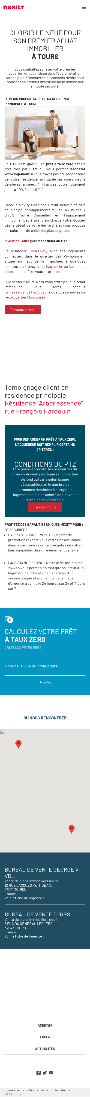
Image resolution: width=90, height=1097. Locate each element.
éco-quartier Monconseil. (26, 297)
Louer (45, 1037)
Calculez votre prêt (41, 635)
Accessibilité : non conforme (58, 1010)
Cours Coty (38, 251)
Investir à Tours (17, 241)
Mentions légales (24, 1010)
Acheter (45, 1025)
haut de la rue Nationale (65, 266)
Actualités (45, 1049)
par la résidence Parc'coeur (26, 292)
